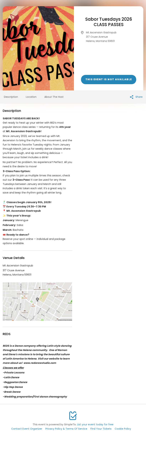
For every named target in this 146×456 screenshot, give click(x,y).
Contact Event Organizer (26, 428)
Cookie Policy (123, 428)
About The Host (54, 97)
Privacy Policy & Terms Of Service (66, 428)
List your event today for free (95, 424)
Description (11, 97)
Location (31, 97)
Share (139, 97)
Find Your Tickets (100, 428)
